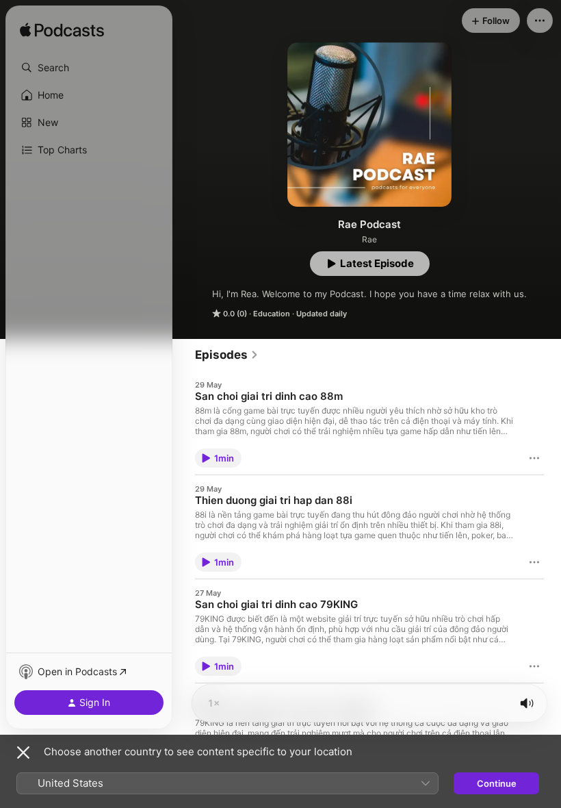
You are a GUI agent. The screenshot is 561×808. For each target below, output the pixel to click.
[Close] (23, 752)
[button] (89, 67)
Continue (497, 783)
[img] (62, 31)
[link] (227, 354)
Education (271, 313)
